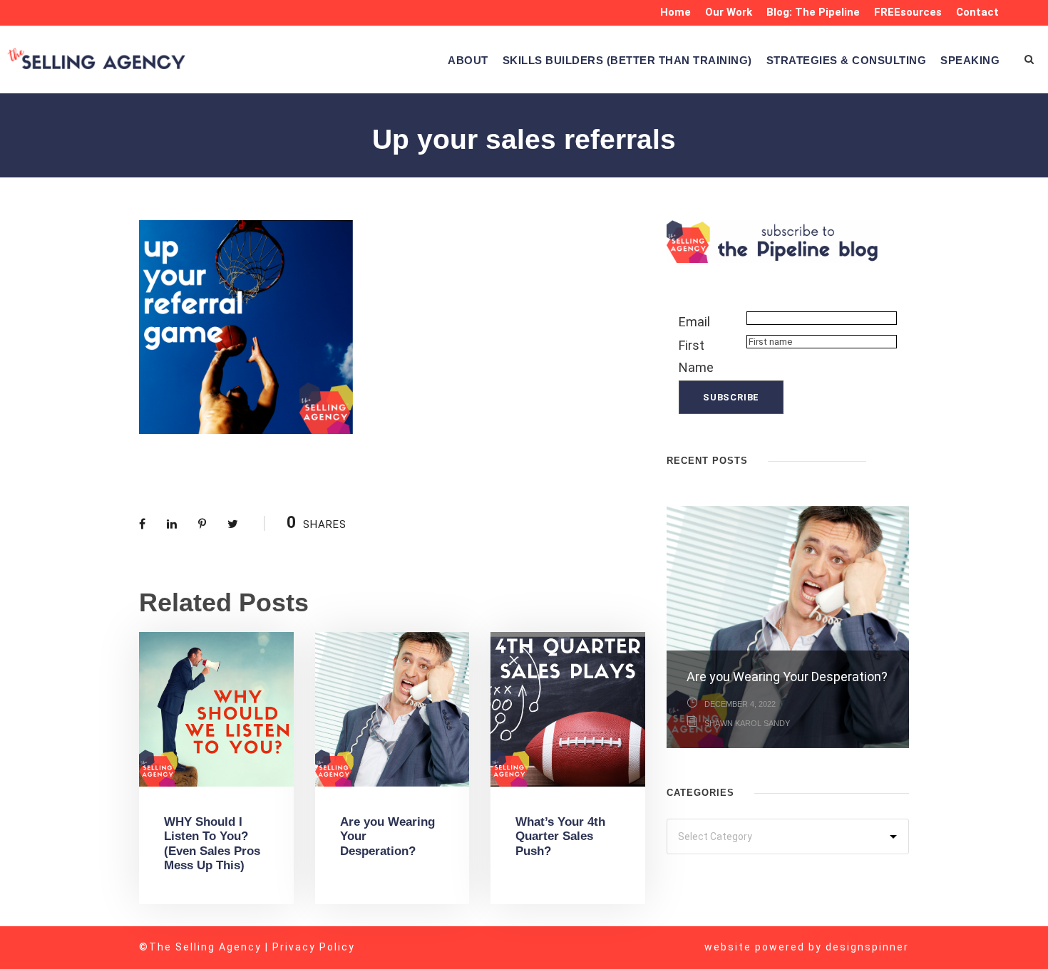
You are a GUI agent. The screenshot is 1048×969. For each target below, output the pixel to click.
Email (694, 321)
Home (675, 12)
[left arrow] (887, 459)
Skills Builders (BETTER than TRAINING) (627, 60)
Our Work (728, 12)
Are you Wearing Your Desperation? (787, 676)
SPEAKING (970, 60)
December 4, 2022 (740, 704)
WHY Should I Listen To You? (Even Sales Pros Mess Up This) (212, 843)
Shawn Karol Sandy (747, 723)
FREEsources (908, 12)
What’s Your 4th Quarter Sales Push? (560, 836)
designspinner (867, 947)
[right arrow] (902, 459)
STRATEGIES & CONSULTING (846, 60)
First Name (696, 356)
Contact (977, 12)
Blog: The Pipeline (813, 12)
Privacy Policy (313, 947)
